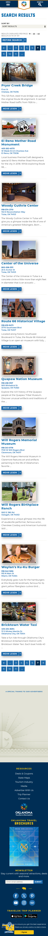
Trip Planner (24, 794)
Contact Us (24, 798)
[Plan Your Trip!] (8, 927)
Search (40, 2)
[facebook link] (16, 896)
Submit (38, 882)
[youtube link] (16, 903)
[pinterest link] (32, 896)
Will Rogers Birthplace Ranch (19, 506)
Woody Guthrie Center (19, 205)
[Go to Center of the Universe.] (18, 250)
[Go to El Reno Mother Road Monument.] (18, 127)
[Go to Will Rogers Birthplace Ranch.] (18, 491)
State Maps (24, 778)
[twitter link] (24, 896)
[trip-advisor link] (32, 903)
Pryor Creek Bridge (17, 85)
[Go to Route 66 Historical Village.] (18, 308)
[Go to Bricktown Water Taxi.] (18, 611)
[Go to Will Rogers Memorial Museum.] (18, 427)
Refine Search (12, 40)
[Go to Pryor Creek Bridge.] (18, 72)
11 (16, 54)
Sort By (5, 23)
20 (34, 34)
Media (24, 786)
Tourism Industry (24, 782)
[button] (8, 3)
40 (38, 34)
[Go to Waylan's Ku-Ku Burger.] (18, 554)
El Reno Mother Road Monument (18, 142)
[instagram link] (24, 903)
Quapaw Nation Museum (21, 379)
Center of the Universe (19, 263)
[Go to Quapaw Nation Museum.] (18, 366)
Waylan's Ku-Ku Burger (20, 567)
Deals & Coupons (24, 773)
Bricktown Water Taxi (19, 625)
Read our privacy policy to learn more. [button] (30, 927)
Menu (8, 2)
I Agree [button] (24, 932)
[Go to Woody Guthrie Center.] (18, 192)
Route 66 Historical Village (23, 321)
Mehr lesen (10, 109)
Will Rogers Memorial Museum (19, 442)
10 (10, 54)
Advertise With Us (24, 790)
